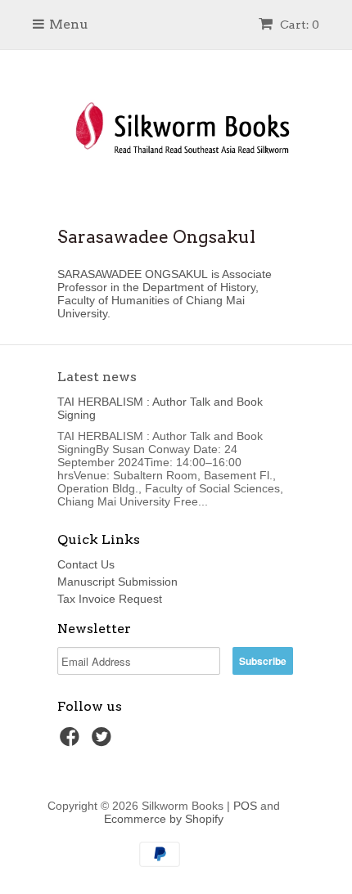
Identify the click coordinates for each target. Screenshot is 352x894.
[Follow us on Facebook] (72, 741)
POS (245, 805)
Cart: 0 (298, 24)
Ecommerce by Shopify (163, 818)
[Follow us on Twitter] (104, 741)
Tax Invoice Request (109, 598)
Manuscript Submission (117, 581)
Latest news (97, 376)
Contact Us (86, 564)
